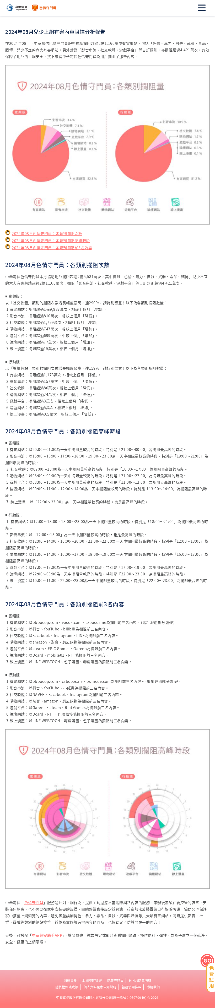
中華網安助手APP (47, 935)
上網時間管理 (92, 980)
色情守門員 (34, 902)
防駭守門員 (115, 980)
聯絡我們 (153, 987)
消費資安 (70, 980)
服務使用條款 (131, 987)
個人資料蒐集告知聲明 (100, 987)
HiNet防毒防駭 (140, 980)
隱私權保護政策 (66, 987)
